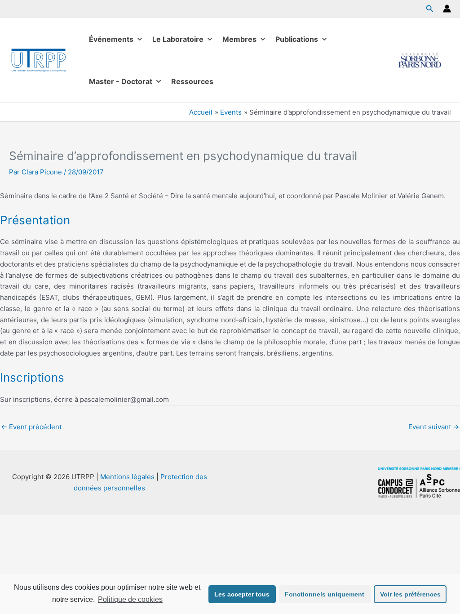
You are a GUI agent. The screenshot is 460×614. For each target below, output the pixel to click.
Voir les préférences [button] (410, 594)
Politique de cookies (130, 599)
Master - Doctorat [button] (120, 81)
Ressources (192, 81)
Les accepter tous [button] (242, 594)
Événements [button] (111, 39)
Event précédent (31, 427)
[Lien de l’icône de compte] (447, 8)
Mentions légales (127, 476)
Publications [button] (296, 39)
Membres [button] (239, 39)
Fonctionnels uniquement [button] (324, 594)
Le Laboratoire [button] (177, 39)
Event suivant (433, 427)
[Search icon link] (430, 9)
